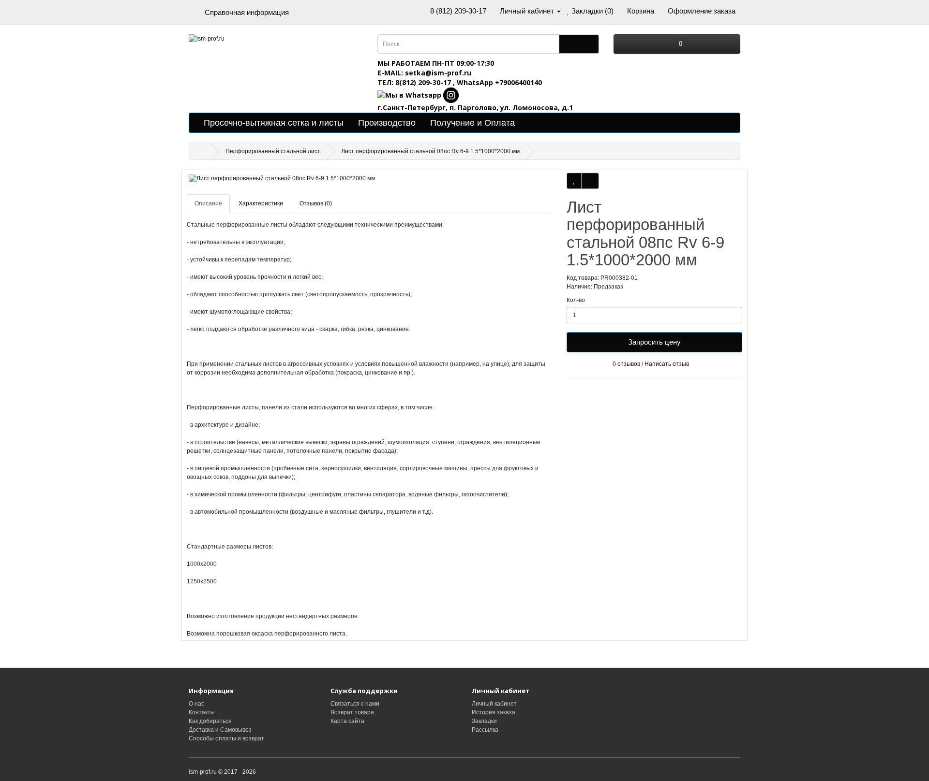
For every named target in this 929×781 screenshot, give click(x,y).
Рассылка (485, 729)
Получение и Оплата (472, 123)
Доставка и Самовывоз (220, 729)
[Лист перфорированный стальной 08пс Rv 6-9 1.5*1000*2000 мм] (369, 179)
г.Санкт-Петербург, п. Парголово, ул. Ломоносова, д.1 (475, 107)
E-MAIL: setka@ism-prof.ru (424, 72)
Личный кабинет (494, 703)
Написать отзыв (666, 364)
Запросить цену (654, 342)
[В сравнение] (590, 181)
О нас (196, 703)
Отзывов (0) (316, 203)
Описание (208, 203)
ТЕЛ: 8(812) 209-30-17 (415, 82)
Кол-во (576, 300)
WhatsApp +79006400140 (499, 82)
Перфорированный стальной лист (272, 151)
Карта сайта (347, 721)
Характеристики (261, 203)
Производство (387, 123)
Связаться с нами (354, 703)
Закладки (484, 721)
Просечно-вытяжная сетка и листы (274, 123)
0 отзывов (626, 364)
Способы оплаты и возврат (226, 738)
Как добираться (210, 721)
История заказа (493, 712)
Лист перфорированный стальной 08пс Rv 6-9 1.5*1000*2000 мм (430, 151)
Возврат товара (352, 712)
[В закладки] (574, 181)
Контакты (202, 712)
